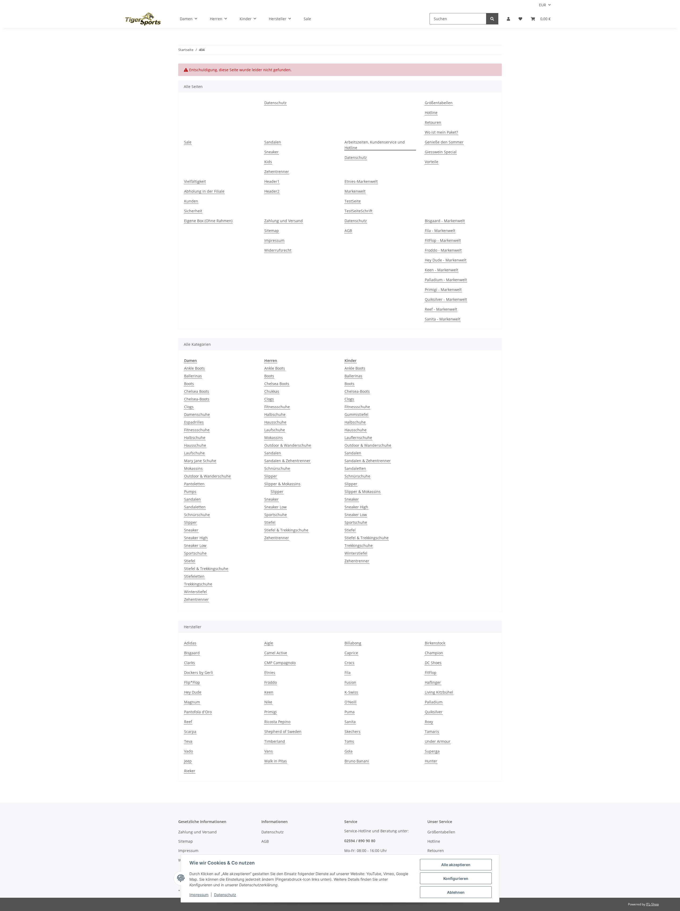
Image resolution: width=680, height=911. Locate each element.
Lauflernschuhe (358, 437)
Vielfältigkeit (195, 181)
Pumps (190, 491)
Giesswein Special (441, 151)
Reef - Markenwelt (441, 309)
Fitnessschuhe (197, 429)
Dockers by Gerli (198, 672)
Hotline (431, 112)
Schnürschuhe (197, 514)
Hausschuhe (195, 445)
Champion (434, 652)
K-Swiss (351, 692)
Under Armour (437, 741)
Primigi (270, 711)
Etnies (269, 672)
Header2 (271, 191)
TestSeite (353, 201)
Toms (349, 741)
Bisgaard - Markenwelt (445, 220)
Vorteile (431, 161)
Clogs (189, 406)
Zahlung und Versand (283, 220)
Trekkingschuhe (198, 584)
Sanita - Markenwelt (442, 319)
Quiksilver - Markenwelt (446, 299)
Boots (189, 383)
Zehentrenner (276, 171)
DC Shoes (433, 662)
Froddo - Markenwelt (443, 250)
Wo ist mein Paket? (441, 132)
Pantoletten (194, 483)
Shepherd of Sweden (282, 731)
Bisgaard (192, 652)
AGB (348, 230)
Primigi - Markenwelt (443, 289)
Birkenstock (435, 643)
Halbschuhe (194, 437)
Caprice (351, 652)
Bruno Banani (357, 761)
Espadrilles (194, 422)
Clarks (189, 662)
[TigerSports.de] (143, 19)
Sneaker (271, 151)
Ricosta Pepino (277, 721)
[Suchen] (492, 18)
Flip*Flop (192, 682)
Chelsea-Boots (196, 399)
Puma (350, 711)
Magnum (192, 702)
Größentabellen (439, 102)
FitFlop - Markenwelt (443, 240)
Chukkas (271, 391)
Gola (348, 751)
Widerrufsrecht (277, 250)
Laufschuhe (194, 453)
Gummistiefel (356, 414)
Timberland (274, 741)
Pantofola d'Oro (198, 711)
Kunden (191, 201)
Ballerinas (193, 375)
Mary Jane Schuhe (200, 460)
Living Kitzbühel (439, 692)
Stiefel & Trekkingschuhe (206, 568)
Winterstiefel (195, 591)
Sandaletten (195, 506)
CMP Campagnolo (280, 662)
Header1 (271, 181)
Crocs (349, 662)
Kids (268, 161)
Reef (188, 721)
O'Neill (350, 702)
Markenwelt (355, 191)
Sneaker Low (195, 545)
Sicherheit (193, 210)
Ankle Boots (194, 368)
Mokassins (193, 468)
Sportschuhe (195, 553)
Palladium (434, 702)
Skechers (352, 731)
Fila (348, 672)
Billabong (353, 643)
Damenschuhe (197, 414)
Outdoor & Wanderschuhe (207, 476)
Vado (188, 751)
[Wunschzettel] (520, 19)
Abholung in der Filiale (204, 191)
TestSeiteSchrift (358, 210)
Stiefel (189, 560)
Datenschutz (275, 102)
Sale (307, 18)
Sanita (350, 721)
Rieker (189, 770)
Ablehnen (456, 892)
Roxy (429, 721)
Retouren (433, 122)
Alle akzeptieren (455, 864)
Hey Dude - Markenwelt (445, 260)
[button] (508, 19)
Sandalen (272, 142)
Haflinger (433, 682)
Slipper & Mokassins (282, 483)
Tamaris (432, 731)
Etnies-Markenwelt (361, 181)
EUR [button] (542, 4)
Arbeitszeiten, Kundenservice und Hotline (375, 145)
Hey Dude (192, 692)
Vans (268, 751)
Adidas (190, 643)
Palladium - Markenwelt (446, 279)
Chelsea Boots (196, 391)
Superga (432, 751)
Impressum (274, 240)
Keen (268, 692)
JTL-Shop (652, 904)
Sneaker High (196, 537)
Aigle (268, 643)
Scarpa (190, 731)
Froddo (270, 682)
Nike (268, 702)
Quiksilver (434, 711)
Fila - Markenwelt (440, 230)
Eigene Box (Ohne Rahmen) (208, 220)
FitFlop (430, 672)
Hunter (431, 761)
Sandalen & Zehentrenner (287, 460)
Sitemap (271, 230)
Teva (188, 741)
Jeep (188, 761)
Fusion (350, 682)
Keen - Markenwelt (441, 269)
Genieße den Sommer (444, 142)
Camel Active (275, 652)
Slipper (190, 522)
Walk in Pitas (275, 761)
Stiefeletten (194, 576)
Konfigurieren (455, 878)
